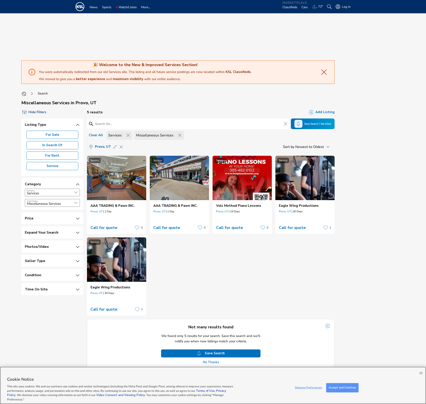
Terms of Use (205, 391)
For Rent (52, 155)
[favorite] (137, 227)
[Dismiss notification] (328, 326)
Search (43, 93)
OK (421, 372)
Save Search (215, 353)
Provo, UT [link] (97, 211)
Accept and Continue (342, 388)
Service (52, 166)
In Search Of (52, 145)
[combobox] (52, 192)
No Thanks (211, 362)
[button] (76, 192)
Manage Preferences (308, 388)
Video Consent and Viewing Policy (120, 395)
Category (31, 190)
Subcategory (32, 201)
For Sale (52, 134)
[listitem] (116, 195)
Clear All (96, 135)
